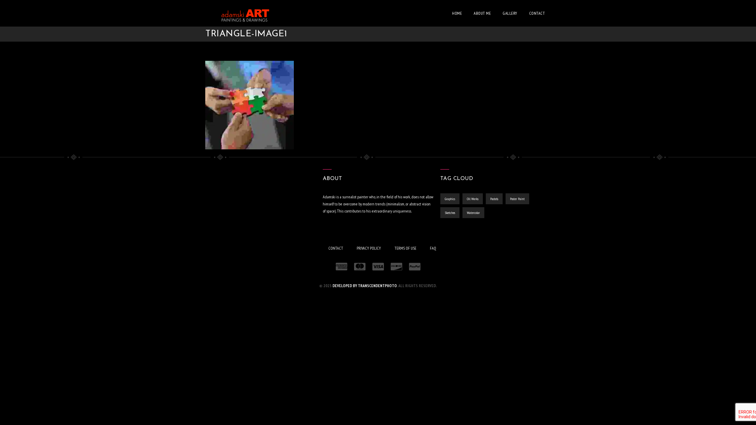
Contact (537, 13)
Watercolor (473, 212)
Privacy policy (369, 248)
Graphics (450, 199)
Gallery (510, 13)
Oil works (472, 199)
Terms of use (405, 248)
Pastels (494, 199)
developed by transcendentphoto (365, 285)
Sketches (450, 212)
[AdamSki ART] (237, 13)
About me (482, 13)
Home (457, 13)
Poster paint (517, 199)
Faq (433, 248)
